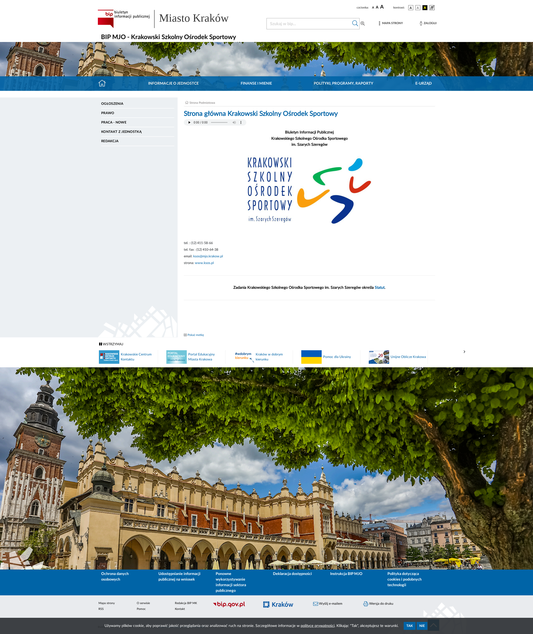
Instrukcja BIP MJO (346, 574)
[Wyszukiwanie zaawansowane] (363, 24)
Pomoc (141, 609)
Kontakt (180, 609)
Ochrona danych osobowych (115, 576)
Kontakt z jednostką (121, 131)
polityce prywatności (318, 626)
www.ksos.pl (204, 263)
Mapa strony (106, 603)
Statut (380, 288)
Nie (422, 626)
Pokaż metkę (196, 335)
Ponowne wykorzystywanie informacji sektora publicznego (231, 582)
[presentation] (464, 352)
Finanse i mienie (256, 83)
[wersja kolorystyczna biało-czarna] (418, 8)
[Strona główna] (104, 83)
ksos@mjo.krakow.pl (208, 256)
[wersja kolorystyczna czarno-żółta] (425, 8)
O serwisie (143, 603)
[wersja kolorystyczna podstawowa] (411, 8)
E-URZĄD (423, 83)
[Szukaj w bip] (355, 23)
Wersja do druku (380, 603)
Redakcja (110, 141)
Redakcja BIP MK (186, 603)
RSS (101, 609)
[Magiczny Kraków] (284, 607)
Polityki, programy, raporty (343, 83)
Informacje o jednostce (173, 83)
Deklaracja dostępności (292, 574)
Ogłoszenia (112, 103)
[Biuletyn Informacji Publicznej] (234, 607)
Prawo (107, 113)
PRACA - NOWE (113, 122)
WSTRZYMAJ (112, 344)
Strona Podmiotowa (202, 102)
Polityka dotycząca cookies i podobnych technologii (404, 579)
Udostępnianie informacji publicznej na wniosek (179, 576)
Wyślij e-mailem (330, 603)
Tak (409, 626)
